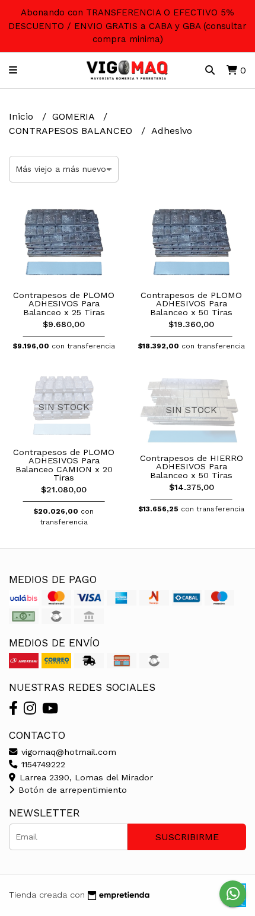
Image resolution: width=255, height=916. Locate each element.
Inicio (22, 116)
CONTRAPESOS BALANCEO (72, 130)
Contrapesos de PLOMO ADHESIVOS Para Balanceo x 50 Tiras (191, 303)
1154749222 (41, 764)
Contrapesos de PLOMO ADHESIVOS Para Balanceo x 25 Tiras (63, 303)
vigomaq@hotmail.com (67, 752)
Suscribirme (187, 837)
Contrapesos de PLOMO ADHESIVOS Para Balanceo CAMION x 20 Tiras (63, 464)
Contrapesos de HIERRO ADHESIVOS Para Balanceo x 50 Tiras (191, 466)
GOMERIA (74, 116)
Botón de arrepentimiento (71, 790)
